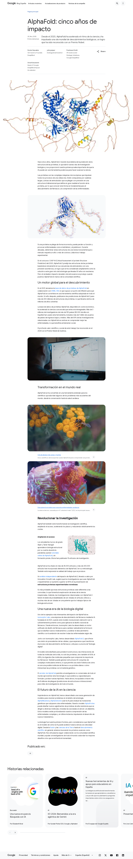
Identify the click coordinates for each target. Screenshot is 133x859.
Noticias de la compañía (77, 3)
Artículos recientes (35, 3)
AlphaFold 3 (79, 639)
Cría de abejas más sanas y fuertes (49, 455)
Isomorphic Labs (44, 617)
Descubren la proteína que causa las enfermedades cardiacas (58, 507)
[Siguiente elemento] (15, 832)
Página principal (33, 12)
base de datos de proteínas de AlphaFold (71, 288)
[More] (93, 457)
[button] (101, 51)
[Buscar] (117, 3)
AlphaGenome (56, 701)
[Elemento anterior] (9, 832)
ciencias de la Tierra (66, 728)
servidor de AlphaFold (47, 673)
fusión (52, 728)
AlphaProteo (90, 703)
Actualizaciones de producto (55, 3)
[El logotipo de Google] (11, 855)
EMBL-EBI (55, 291)
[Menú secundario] (123, 3)
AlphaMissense (43, 701)
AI (30, 753)
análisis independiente (48, 576)
